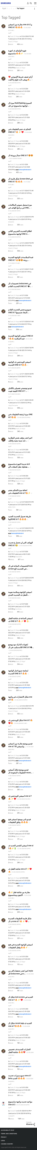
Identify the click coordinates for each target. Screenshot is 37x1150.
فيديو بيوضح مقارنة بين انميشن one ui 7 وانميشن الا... (20, 746)
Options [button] (31, 8)
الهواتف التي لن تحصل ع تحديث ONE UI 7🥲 (20, 544)
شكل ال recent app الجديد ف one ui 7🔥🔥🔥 (20, 1026)
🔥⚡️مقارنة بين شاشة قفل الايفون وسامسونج (19, 895)
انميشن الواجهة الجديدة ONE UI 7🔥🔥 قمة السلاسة (20, 339)
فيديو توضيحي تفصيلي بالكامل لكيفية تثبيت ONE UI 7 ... (20, 391)
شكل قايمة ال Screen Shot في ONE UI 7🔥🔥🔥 (20, 181)
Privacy (3, 1137)
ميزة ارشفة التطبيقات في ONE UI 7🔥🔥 (20, 415)
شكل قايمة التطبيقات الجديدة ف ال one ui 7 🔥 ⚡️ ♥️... (19, 921)
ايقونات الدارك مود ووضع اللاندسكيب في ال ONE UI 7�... (21, 647)
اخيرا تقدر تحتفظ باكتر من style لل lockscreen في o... (21, 973)
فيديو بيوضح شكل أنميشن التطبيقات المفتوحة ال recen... (21, 772)
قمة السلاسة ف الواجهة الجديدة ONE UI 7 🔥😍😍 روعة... (20, 260)
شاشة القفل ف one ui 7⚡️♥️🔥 (20, 870)
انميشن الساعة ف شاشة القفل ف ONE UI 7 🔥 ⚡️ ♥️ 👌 (20, 621)
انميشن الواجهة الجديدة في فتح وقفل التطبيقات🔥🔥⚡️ (20, 947)
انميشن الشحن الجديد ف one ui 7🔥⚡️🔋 (20, 846)
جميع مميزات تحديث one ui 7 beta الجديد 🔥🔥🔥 (20, 1078)
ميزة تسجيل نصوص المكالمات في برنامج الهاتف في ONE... (20, 208)
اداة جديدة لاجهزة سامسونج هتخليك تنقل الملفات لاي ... (19, 467)
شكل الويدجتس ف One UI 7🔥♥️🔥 (20, 721)
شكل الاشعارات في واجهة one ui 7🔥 (20, 698)
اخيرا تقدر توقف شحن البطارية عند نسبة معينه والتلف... (20, 441)
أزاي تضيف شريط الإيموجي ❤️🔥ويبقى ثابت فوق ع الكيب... (20, 79)
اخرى (9, 33)
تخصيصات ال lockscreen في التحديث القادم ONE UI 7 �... (20, 286)
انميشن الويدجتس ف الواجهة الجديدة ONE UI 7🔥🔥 (19, 365)
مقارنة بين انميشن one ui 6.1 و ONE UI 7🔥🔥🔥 (20, 27)
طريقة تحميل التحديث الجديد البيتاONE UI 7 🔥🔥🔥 (19, 519)
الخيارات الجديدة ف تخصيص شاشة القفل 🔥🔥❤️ (20, 1052)
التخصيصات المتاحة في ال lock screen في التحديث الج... (20, 569)
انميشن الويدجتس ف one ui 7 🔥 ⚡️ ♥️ (20, 797)
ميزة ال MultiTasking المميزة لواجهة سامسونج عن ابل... (20, 106)
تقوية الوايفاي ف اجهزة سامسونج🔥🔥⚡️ (19, 53)
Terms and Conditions (9, 1133)
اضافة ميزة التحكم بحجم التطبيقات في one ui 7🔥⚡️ (20, 493)
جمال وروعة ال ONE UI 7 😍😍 (20, 156)
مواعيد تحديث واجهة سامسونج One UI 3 (20, 1103)
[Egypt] (6, 3)
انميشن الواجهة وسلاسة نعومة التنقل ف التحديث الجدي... (20, 595)
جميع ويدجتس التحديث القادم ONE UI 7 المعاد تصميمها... (19, 312)
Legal (3, 1140)
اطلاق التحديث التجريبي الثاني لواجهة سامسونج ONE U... (20, 234)
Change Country (7, 1144)
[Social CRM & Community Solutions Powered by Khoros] (30, 1124)
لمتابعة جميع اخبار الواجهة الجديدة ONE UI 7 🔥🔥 (18, 673)
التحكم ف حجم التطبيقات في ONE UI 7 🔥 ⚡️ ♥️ (20, 132)
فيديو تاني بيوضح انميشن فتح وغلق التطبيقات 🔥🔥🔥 (19, 822)
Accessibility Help (7, 1130)
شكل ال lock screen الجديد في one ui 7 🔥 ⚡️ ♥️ (20, 1000)
